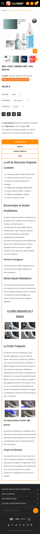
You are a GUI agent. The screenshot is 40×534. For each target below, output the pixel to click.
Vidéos (20, 147)
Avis (20, 156)
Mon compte (8, 494)
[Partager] (19, 114)
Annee (5, 94)
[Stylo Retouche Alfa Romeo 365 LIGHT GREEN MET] (7, 59)
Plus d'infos (20, 142)
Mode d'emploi (20, 151)
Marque (6, 100)
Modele (6, 106)
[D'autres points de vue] (4, 59)
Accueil (4, 10)
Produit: (5, 76)
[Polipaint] (15, 3)
